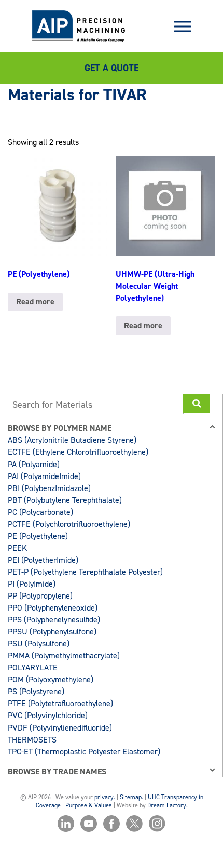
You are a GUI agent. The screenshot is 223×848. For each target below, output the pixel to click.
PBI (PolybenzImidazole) (49, 488)
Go (196, 403)
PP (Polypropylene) (40, 595)
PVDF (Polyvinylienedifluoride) (60, 727)
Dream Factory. (167, 805)
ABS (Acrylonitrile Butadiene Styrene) (72, 439)
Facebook (111, 823)
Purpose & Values (88, 805)
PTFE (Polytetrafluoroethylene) (60, 703)
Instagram (157, 823)
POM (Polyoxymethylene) (50, 679)
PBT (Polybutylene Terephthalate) (65, 500)
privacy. (104, 797)
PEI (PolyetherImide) (43, 559)
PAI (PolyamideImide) (44, 476)
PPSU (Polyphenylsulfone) (52, 631)
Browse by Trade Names (57, 771)
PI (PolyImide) (31, 583)
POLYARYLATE (33, 667)
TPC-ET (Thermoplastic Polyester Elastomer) (84, 751)
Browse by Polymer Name (60, 427)
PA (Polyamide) (34, 464)
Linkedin (66, 823)
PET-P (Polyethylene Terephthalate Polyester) (85, 571)
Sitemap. (131, 797)
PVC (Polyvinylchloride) (48, 715)
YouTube (88, 823)
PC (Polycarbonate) (40, 512)
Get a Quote (111, 68)
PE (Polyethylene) (38, 536)
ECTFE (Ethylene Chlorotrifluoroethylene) (78, 451)
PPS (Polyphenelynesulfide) (54, 619)
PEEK (17, 547)
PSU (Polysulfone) (38, 643)
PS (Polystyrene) (36, 691)
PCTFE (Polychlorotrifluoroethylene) (69, 524)
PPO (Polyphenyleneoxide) (52, 607)
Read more (35, 301)
